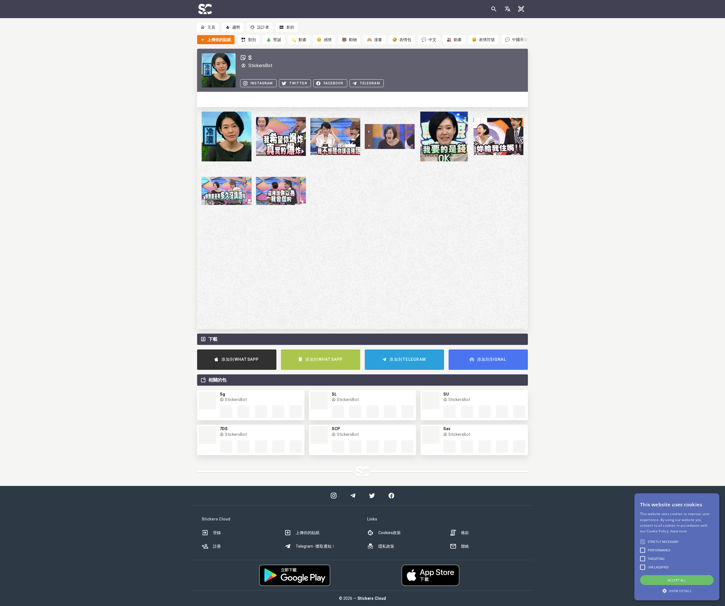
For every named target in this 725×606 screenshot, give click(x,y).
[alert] (676, 546)
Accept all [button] (677, 580)
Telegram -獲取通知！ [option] (315, 546)
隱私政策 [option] (386, 546)
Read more (678, 531)
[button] (507, 9)
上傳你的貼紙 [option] (307, 532)
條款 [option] (465, 532)
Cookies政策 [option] (389, 532)
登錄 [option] (217, 532)
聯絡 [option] (465, 546)
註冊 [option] (217, 546)
